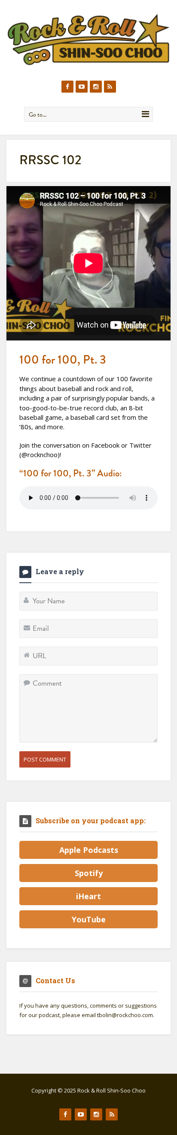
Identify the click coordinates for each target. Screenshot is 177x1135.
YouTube (89, 919)
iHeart (88, 896)
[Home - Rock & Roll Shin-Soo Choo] (88, 39)
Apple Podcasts (88, 850)
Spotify (89, 873)
